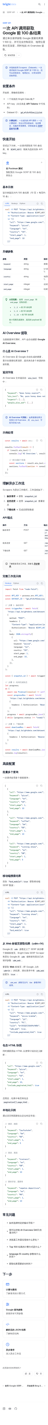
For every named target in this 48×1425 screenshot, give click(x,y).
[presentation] (24, 225)
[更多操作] (44, 4)
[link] (24, 169)
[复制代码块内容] (42, 203)
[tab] (7, 203)
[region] (24, 275)
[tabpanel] (24, 225)
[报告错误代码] (37, 203)
